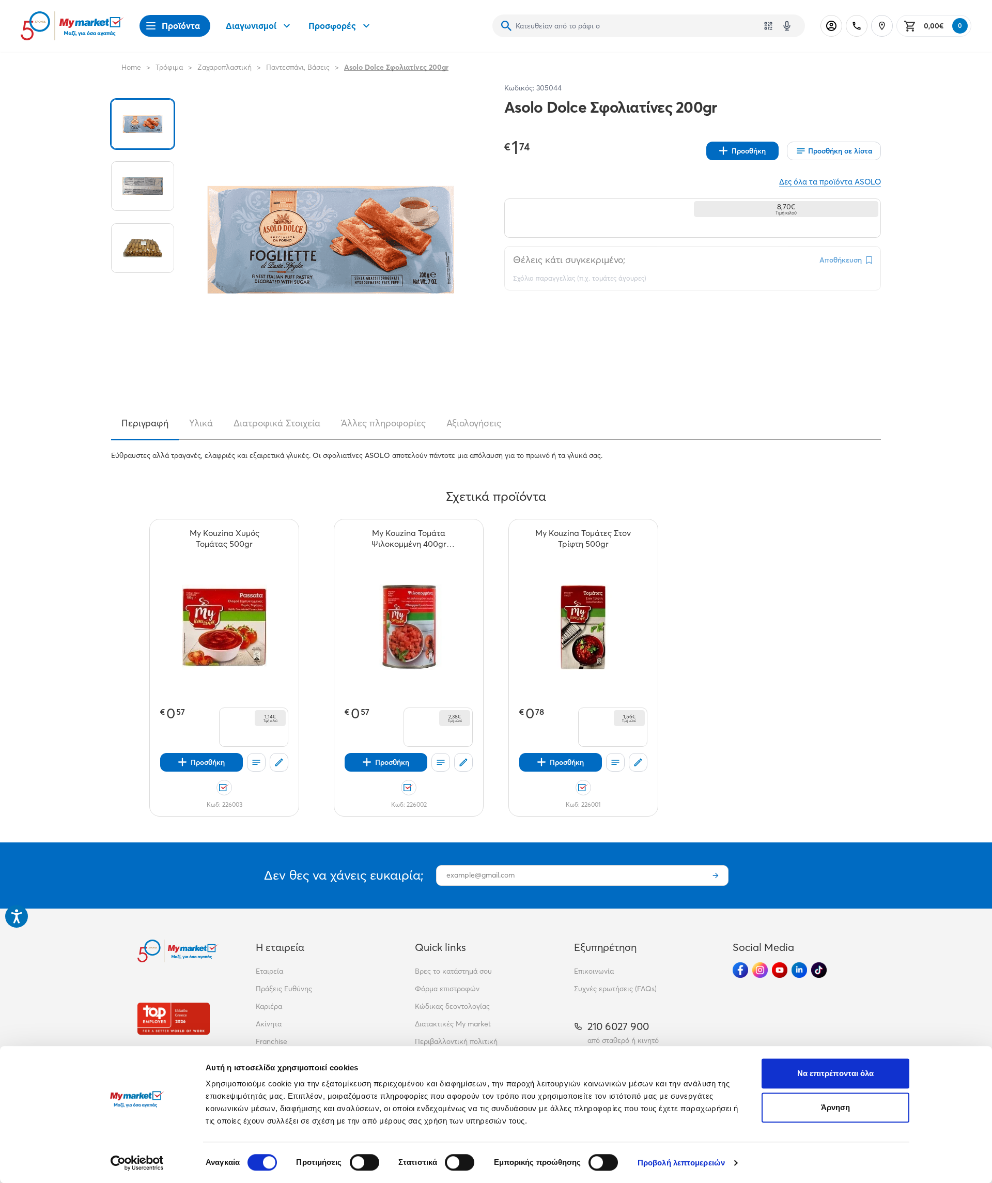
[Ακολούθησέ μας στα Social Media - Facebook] (740, 970)
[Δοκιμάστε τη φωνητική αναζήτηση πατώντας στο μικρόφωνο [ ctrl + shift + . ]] (787, 26)
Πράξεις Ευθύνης (284, 988)
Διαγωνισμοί (251, 25)
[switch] (364, 1162)
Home (131, 67)
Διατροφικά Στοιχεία (277, 423)
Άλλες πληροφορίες (383, 423)
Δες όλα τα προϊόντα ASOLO (830, 181)
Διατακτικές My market (453, 1023)
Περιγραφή (144, 423)
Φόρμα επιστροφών (447, 988)
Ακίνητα (269, 1023)
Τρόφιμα (169, 67)
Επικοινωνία (594, 971)
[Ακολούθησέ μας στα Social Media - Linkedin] (799, 970)
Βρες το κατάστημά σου (453, 971)
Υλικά (201, 423)
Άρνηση (835, 1107)
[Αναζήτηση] (506, 26)
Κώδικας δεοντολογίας (452, 1006)
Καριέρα (269, 1006)
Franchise (271, 1041)
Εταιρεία (269, 971)
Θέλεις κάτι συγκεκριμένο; (569, 260)
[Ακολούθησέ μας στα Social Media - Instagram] (760, 970)
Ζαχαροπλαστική (224, 67)
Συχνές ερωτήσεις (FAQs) (615, 988)
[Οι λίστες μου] (256, 762)
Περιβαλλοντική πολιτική (456, 1041)
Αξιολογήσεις (473, 423)
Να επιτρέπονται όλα (835, 1073)
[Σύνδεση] (831, 26)
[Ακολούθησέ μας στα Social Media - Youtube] (779, 970)
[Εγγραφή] (715, 875)
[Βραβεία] (173, 1018)
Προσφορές (332, 25)
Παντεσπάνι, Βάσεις (298, 67)
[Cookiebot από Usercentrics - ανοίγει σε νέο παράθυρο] (137, 1163)
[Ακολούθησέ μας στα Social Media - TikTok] (819, 970)
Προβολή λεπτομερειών (681, 1162)
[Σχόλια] (279, 762)
